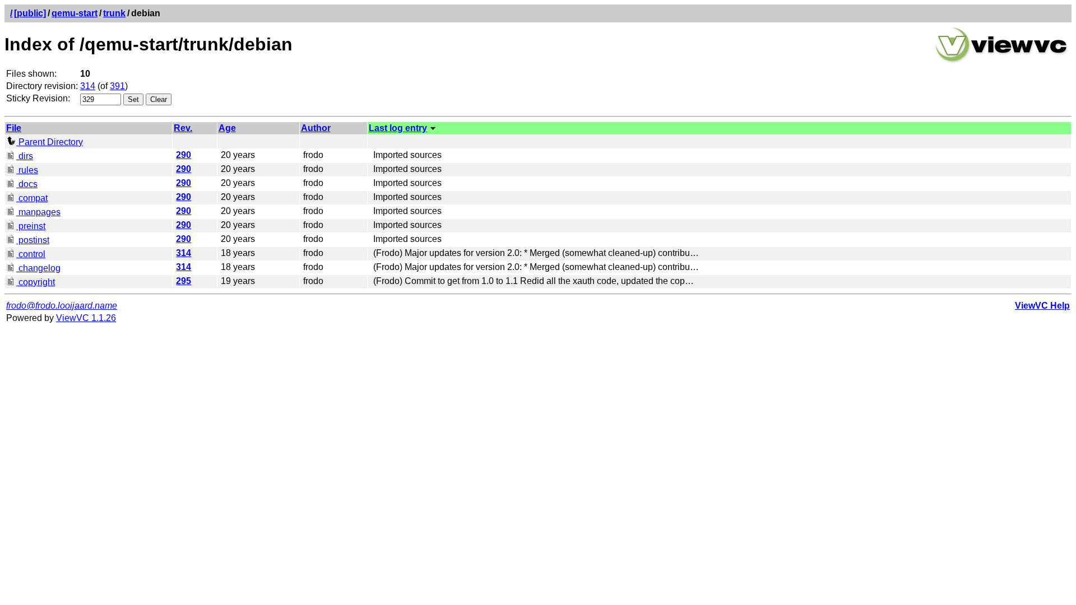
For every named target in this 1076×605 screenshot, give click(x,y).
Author (316, 128)
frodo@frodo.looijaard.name (61, 305)
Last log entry (398, 128)
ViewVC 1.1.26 (86, 318)
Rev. (183, 128)
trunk (114, 13)
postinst (32, 240)
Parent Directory (49, 142)
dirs (24, 156)
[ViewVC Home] (1001, 61)
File (13, 128)
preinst (30, 226)
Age (227, 128)
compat (32, 198)
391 (117, 86)
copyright (35, 282)
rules (27, 170)
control (30, 254)
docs (27, 184)
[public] (30, 13)
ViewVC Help (1042, 305)
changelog (38, 268)
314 (87, 86)
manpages (38, 212)
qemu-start (75, 13)
